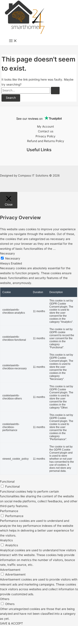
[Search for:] (31, 90)
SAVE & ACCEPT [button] (11, 623)
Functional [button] (7, 481)
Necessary (12, 258)
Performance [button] (9, 511)
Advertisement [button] (10, 569)
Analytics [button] (6, 540)
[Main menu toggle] (13, 41)
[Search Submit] (55, 90)
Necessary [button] (7, 253)
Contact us (45, 131)
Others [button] (4, 599)
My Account (45, 126)
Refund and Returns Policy (45, 141)
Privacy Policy (45, 136)
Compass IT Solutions (33, 175)
